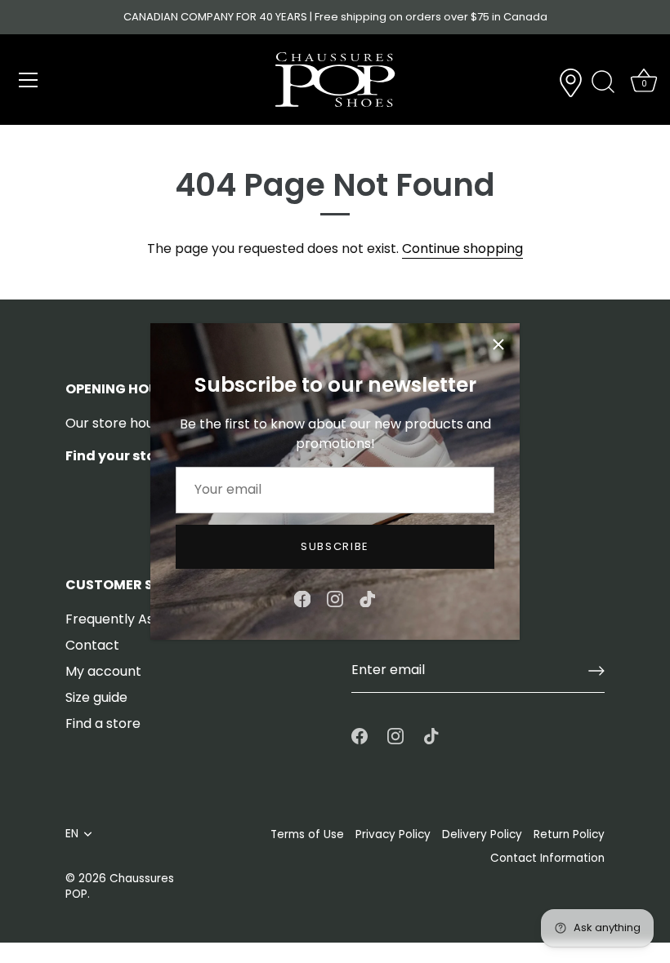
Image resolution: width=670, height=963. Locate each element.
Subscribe (335, 546)
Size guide (96, 697)
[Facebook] (302, 597)
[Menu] (29, 80)
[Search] (603, 82)
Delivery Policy (482, 834)
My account (103, 671)
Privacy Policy (393, 834)
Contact (92, 645)
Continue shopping (462, 248)
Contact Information (547, 858)
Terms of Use (307, 834)
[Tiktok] (368, 597)
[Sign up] (596, 671)
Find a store (103, 723)
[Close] (498, 344)
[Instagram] (335, 597)
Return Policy (569, 834)
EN (71, 834)
